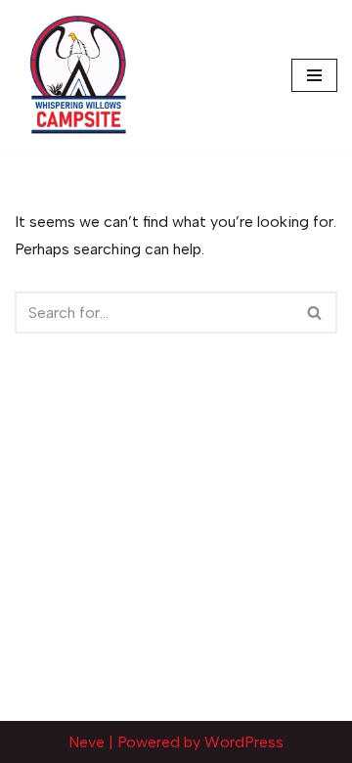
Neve (86, 742)
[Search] (315, 313)
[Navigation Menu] (314, 75)
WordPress (244, 742)
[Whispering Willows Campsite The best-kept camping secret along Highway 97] (78, 75)
